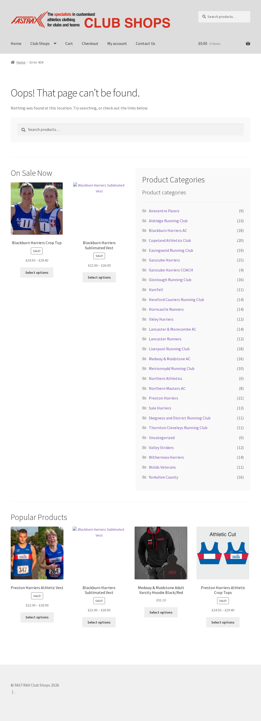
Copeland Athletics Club (170, 240)
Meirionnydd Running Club (171, 368)
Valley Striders (161, 447)
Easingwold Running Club (171, 250)
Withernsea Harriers (166, 457)
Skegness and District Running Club (180, 417)
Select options (36, 272)
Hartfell (156, 289)
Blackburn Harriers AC (168, 230)
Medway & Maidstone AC (169, 358)
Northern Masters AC (167, 388)
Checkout (90, 43)
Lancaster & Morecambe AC (172, 329)
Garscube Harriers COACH (171, 269)
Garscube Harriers (164, 260)
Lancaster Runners (165, 338)
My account (117, 43)
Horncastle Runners (166, 309)
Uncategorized (162, 437)
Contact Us (145, 43)
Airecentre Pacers (164, 210)
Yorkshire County (163, 477)
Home (16, 43)
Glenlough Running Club (170, 279)
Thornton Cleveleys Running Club (178, 427)
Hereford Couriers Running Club (176, 299)
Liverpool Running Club (169, 348)
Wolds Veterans (162, 467)
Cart (69, 43)
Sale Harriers (160, 408)
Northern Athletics (165, 378)
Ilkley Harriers (161, 319)
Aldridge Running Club (168, 220)
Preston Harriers (163, 398)
